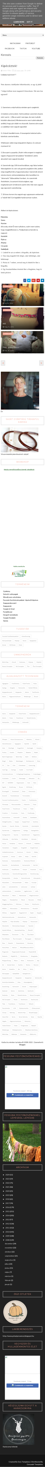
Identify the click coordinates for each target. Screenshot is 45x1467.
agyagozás (5, 683)
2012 (8, 1224)
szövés (27, 692)
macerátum (5, 895)
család (21, 769)
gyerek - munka (14, 826)
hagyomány (36, 835)
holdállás (37, 843)
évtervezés (32, 791)
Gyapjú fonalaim (9, 618)
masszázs (31, 900)
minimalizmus (25, 908)
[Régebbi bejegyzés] (41, 363)
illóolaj (36, 852)
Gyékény (6, 591)
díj (38, 778)
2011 (8, 1228)
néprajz (17, 640)
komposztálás (6, 878)
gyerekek (25, 826)
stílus (24, 969)
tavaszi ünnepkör (7, 666)
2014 (8, 1215)
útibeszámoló (36, 1008)
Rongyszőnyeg (6, 960)
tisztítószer (22, 1004)
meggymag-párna (7, 904)
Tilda (3, 1004)
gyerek (4, 826)
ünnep (4, 1012)
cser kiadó (29, 769)
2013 (8, 1219)
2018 (8, 1199)
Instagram (15, 43)
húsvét (14, 662)
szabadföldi (16, 973)
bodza (11, 761)
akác (3, 748)
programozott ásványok (18, 952)
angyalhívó (20, 748)
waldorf (33, 1025)
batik (26, 756)
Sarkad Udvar (11, 965)
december (9, 1244)
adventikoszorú (6, 743)
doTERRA (10, 782)
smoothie (12, 969)
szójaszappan (33, 986)
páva (3, 943)
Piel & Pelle (5, 947)
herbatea (12, 843)
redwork (5, 956)
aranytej (39, 748)
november (9, 1248)
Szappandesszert (9, 603)
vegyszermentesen (15, 696)
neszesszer (34, 921)
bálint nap (5, 662)
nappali (39, 913)
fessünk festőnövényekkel (10, 636)
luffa (36, 891)
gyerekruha (5, 830)
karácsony (22, 662)
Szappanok (7, 606)
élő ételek (13, 645)
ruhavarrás (30, 960)
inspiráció (5, 856)
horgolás (12, 688)
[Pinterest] (9, 1458)
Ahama (3, 243)
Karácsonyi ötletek (29, 861)
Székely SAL (38, 978)
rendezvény (24, 956)
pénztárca (30, 943)
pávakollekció (20, 943)
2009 (8, 1236)
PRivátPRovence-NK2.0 (27, 947)
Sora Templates (24, 1462)
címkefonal (22, 765)
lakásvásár (24, 887)
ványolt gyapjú (33, 1012)
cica (8, 765)
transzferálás (6, 1008)
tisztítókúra (11, 1004)
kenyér (25, 869)
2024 (8, 1175)
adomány (29, 739)
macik (14, 895)
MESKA (4, 908)
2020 (8, 1191)
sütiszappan (5, 973)
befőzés (34, 756)
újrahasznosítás (23, 1008)
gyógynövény (16, 830)
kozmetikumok (25, 878)
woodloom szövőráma (31, 1030)
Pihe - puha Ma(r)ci (11, 347)
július (7, 1264)
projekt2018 (32, 952)
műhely (4, 913)
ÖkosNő (30, 930)
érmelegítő (5, 791)
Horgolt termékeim (10, 615)
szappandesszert (7, 692)
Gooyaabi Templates (35, 1464)
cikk (14, 765)
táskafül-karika (31, 718)
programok (5, 952)
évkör (20, 645)
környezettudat (6, 640)
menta (27, 904)
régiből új (14, 956)
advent (37, 739)
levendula (18, 891)
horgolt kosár (34, 848)
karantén (5, 865)
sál (3, 965)
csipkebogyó (37, 774)
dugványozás (20, 782)
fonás (35, 683)
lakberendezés (6, 891)
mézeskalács (14, 908)
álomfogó (11, 748)
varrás (4, 696)
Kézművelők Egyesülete (20, 874)
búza (38, 761)
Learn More (19, 22)
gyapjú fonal (26, 822)
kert (40, 869)
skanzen (36, 965)
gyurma (16, 835)
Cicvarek (4, 246)
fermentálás (26, 795)
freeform (5, 813)
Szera (3, 220)
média (39, 900)
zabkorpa (14, 1034)
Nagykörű (13, 913)
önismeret (15, 934)
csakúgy (13, 769)
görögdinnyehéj (7, 822)
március (8, 1276)
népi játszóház (14, 921)
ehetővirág (12, 787)
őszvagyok (28, 939)
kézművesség (26, 636)
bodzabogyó (19, 761)
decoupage (22, 778)
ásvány (4, 752)
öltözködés (5, 934)
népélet (38, 662)
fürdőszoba (31, 813)
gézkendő (25, 722)
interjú (13, 856)
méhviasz (19, 904)
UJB (14, 1008)
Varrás (5, 621)
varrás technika (23, 1017)
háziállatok (24, 839)
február (8, 1280)
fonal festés (26, 683)
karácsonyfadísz (16, 861)
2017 (8, 1203)
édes (34, 782)
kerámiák (33, 869)
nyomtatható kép (19, 930)
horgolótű (24, 848)
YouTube (36, 48)
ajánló (34, 743)
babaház (28, 752)
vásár (32, 1017)
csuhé (14, 778)
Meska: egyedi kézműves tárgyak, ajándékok (19, 469)
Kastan (3, 223)
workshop (5, 1034)
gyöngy (4, 688)
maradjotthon (14, 900)
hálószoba (5, 839)
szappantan (33, 640)
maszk (23, 900)
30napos (4, 739)
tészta (15, 999)
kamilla (34, 856)
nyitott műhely (32, 688)
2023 (8, 1179)
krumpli (34, 882)
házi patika (15, 839)
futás (22, 813)
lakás (4, 887)
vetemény (27, 1021)
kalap (26, 856)
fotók (32, 809)
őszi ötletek (6, 939)
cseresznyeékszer (7, 774)
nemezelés (21, 688)
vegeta (4, 1021)
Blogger (22, 1045)
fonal (34, 804)
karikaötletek (15, 865)
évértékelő (15, 791)
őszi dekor (30, 934)
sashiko (20, 965)
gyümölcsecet (26, 835)
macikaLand (22, 895)
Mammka (4, 217)
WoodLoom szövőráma (12, 597)
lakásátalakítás (13, 887)
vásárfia (40, 1017)
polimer (14, 947)
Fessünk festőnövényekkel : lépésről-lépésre (20, 600)
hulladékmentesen (8, 852)
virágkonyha (24, 1025)
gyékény (35, 822)
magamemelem (34, 895)
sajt (38, 960)
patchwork (38, 939)
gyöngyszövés (6, 835)
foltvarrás (27, 804)
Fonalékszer (7, 612)
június (7, 1268)
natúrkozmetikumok (8, 917)
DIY (3, 782)
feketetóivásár (14, 795)
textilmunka (34, 999)
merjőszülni (35, 904)
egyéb (4, 787)
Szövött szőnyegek (10, 594)
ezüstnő (4, 795)
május (7, 1272)
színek (4, 645)
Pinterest (30, 43)
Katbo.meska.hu (19, 566)
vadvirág (12, 1012)
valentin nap (22, 1012)
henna (4, 843)
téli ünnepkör (20, 666)
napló (32, 913)
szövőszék (31, 991)
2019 (8, 1195)
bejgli (4, 761)
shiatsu (28, 965)
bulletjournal (30, 761)
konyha (16, 878)
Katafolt (4, 236)
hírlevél (28, 843)
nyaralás (30, 926)
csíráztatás (5, 778)
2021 (8, 1187)
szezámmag (5, 986)
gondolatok (33, 817)
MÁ (4, 324)
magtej (4, 900)
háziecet (33, 839)
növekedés (5, 926)
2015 (8, 1211)
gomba (25, 817)
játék (29, 70)
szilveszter (15, 986)
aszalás (12, 752)
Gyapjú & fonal (8, 609)
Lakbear (33, 887)
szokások (5, 991)
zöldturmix (33, 1034)
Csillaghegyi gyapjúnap (23, 774)
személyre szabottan (8, 982)
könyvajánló (37, 878)
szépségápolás (28, 982)
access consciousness (16, 739)
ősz (28, 666)
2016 (8, 1207)
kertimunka (5, 874)
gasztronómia (6, 817)
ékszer (36, 696)
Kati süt (35, 865)
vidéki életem (6, 1025)
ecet (29, 782)
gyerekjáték (35, 826)
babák (36, 752)
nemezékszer (22, 917)
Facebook (9, 48)
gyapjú (17, 822)
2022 (8, 1183)
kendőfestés (15, 869)
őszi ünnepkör (37, 666)
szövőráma (21, 991)
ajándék (26, 743)
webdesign (27, 696)
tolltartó (31, 1004)
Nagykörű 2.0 (23, 913)
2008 (8, 1240)
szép (19, 982)
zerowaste (23, 1034)
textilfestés (35, 692)
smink (24, 640)
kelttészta (5, 869)
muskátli (35, 908)
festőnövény (15, 683)
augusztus (9, 1260)
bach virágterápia (7, 756)
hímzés (20, 843)
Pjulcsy (3, 239)
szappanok (19, 692)
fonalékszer (19, 718)
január (7, 1284)
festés (24, 800)
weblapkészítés (17, 1030)
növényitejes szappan (18, 926)
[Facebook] (13, 1458)
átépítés (20, 752)
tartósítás (5, 995)
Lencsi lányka (8, 300)
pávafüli (10, 943)
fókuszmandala (16, 804)
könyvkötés (5, 882)
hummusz (20, 852)
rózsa (16, 960)
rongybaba (34, 956)
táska (12, 995)
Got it (29, 22)
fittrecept (5, 804)
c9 (3, 765)
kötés (26, 882)
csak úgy (5, 769)
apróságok (30, 748)
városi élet (5, 1017)
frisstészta (14, 813)
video (15, 1025)
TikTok (23, 48)
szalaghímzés (26, 973)
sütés (31, 969)
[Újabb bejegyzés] (3, 363)
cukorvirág (32, 765)
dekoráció (31, 778)
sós (19, 969)
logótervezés (28, 891)
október (8, 1252)
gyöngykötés (35, 830)
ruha (22, 960)
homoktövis (5, 848)
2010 (8, 1232)
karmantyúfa (26, 865)
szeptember (9, 1256)
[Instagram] (4, 1458)
